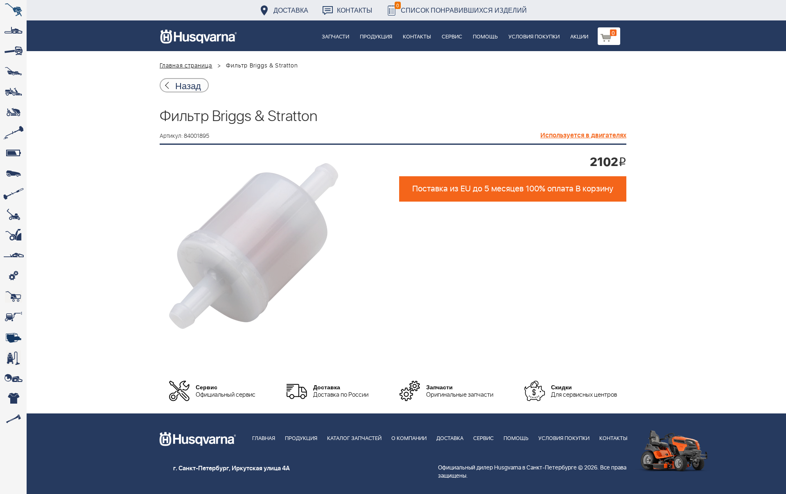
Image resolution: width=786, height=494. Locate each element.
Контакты (354, 10)
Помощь (485, 37)
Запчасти (335, 37)
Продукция (376, 37)
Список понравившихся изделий (461, 8)
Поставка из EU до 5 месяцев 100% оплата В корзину (512, 189)
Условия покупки (534, 37)
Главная (263, 438)
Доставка (290, 10)
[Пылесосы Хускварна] (13, 358)
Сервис (452, 37)
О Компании (409, 438)
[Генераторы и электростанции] (13, 296)
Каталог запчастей (354, 438)
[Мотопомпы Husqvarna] (13, 337)
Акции (579, 37)
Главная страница (186, 66)
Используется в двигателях (583, 135)
